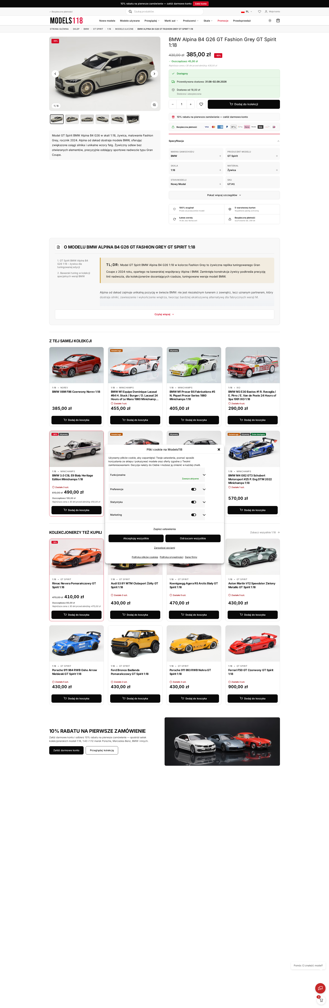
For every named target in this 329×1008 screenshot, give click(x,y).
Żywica (231, 170)
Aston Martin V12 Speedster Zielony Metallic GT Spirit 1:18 (251, 585)
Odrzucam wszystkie (193, 538)
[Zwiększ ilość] (190, 104)
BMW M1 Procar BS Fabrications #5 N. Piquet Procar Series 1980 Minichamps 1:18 (192, 395)
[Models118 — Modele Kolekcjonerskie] (66, 20)
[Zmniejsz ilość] (173, 104)
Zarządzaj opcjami (164, 547)
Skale (207, 20)
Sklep (76, 29)
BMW (86, 29)
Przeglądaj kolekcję (102, 750)
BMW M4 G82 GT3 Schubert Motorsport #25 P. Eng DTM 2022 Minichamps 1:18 (250, 479)
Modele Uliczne (124, 29)
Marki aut (170, 20)
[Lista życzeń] (260, 12)
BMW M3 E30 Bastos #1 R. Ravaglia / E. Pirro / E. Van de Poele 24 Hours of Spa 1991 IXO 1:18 (252, 395)
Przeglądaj (151, 20)
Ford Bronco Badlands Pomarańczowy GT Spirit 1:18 (130, 672)
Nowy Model (178, 184)
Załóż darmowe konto (66, 750)
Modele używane (130, 20)
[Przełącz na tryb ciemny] (269, 20)
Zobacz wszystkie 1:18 (263, 532)
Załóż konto (201, 3)
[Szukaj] (130, 11)
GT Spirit (98, 29)
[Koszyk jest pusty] (278, 20)
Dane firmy (191, 556)
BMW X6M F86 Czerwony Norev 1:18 (76, 391)
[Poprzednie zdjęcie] (55, 74)
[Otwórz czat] (320, 988)
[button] (219, 449)
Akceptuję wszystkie (136, 538)
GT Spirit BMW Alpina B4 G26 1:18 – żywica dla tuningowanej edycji (72, 264)
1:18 (109, 29)
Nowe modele (107, 20)
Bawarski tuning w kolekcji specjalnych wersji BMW (73, 275)
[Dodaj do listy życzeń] (201, 104)
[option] (57, 119)
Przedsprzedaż (242, 20)
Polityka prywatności (171, 556)
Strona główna (59, 29)
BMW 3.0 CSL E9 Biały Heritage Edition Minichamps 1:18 (72, 477)
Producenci (189, 20)
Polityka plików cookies (145, 556)
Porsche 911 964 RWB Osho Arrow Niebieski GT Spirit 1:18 (74, 672)
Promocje (223, 20)
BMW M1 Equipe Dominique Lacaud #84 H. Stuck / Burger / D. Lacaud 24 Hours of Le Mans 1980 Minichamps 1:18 (134, 397)
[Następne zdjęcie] (154, 74)
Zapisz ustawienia (164, 529)
